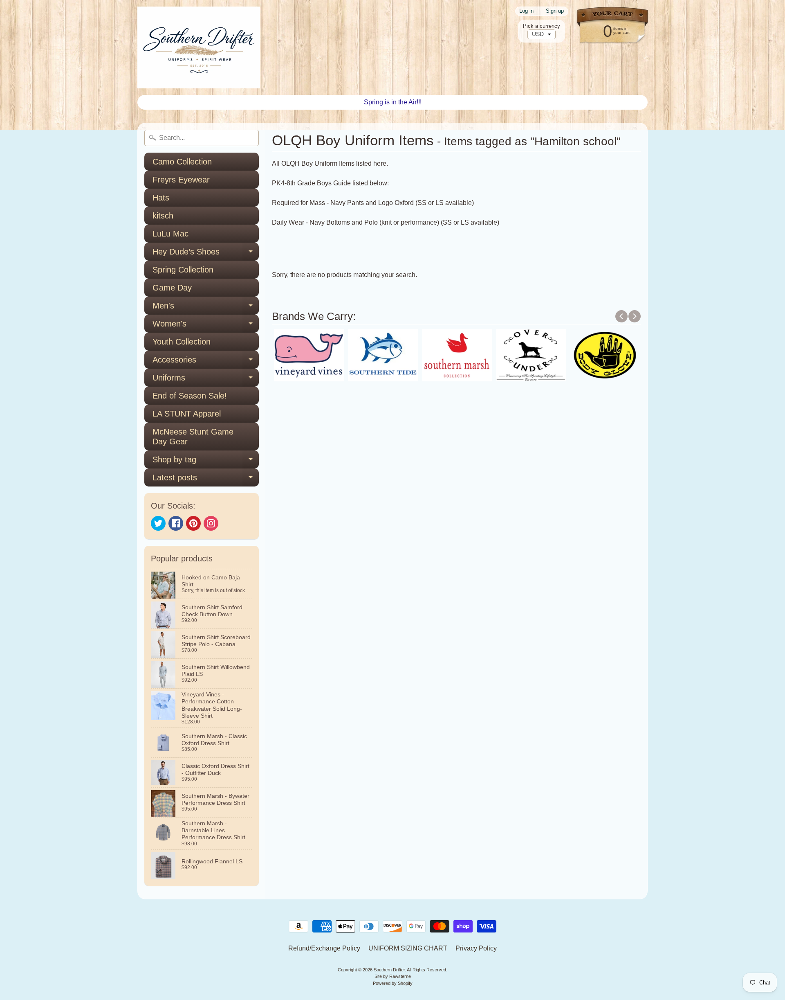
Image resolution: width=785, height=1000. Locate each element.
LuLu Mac (170, 233)
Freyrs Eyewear (181, 179)
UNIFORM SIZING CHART (407, 948)
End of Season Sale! (190, 395)
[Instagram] (211, 523)
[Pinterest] (193, 523)
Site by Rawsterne (393, 976)
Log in (526, 11)
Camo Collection (182, 161)
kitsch (163, 215)
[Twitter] (158, 523)
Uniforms (206, 380)
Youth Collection (182, 341)
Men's (206, 308)
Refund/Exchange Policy (324, 948)
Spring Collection (183, 269)
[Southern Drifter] (198, 47)
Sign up (555, 11)
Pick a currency (541, 26)
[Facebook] (175, 523)
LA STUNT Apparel (187, 413)
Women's (206, 326)
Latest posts (206, 479)
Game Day (172, 287)
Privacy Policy (476, 948)
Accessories (206, 362)
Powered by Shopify (393, 983)
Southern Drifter (389, 969)
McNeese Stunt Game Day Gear (193, 436)
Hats (161, 197)
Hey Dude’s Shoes (206, 254)
